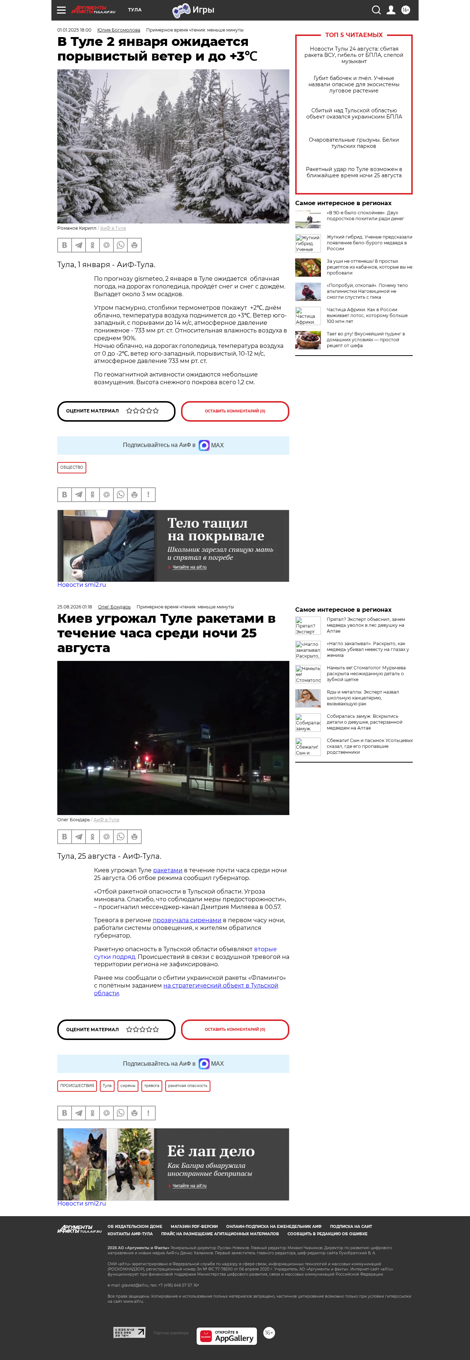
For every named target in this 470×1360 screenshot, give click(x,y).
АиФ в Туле (113, 228)
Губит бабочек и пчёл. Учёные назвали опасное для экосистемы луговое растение (354, 84)
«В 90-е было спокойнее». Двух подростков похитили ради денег (365, 215)
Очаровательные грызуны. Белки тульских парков (354, 143)
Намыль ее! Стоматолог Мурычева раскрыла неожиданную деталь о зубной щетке (366, 673)
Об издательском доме (135, 1226)
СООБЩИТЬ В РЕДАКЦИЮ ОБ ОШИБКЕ (328, 1234)
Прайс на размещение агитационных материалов (220, 1234)
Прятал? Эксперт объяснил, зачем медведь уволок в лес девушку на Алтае (366, 625)
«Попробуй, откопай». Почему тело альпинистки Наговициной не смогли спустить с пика (367, 291)
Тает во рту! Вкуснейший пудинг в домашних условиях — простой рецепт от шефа (366, 339)
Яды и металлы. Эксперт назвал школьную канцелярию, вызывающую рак (363, 697)
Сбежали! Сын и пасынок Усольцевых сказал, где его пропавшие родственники (370, 746)
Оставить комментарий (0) (235, 411)
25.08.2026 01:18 (74, 607)
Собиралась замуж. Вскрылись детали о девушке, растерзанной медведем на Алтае (364, 722)
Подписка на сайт (351, 1226)
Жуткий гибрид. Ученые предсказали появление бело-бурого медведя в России (369, 242)
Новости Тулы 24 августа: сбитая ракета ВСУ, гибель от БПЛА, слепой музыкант (354, 55)
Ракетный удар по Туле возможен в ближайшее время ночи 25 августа (354, 172)
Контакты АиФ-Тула (130, 1234)
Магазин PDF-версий (194, 1226)
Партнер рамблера (170, 1333)
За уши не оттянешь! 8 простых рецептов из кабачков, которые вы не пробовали (369, 267)
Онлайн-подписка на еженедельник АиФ (274, 1226)
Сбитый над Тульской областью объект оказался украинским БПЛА (354, 114)
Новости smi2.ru (81, 584)
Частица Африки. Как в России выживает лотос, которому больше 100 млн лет (367, 315)
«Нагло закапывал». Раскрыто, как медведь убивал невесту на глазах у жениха (368, 649)
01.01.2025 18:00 (74, 30)
